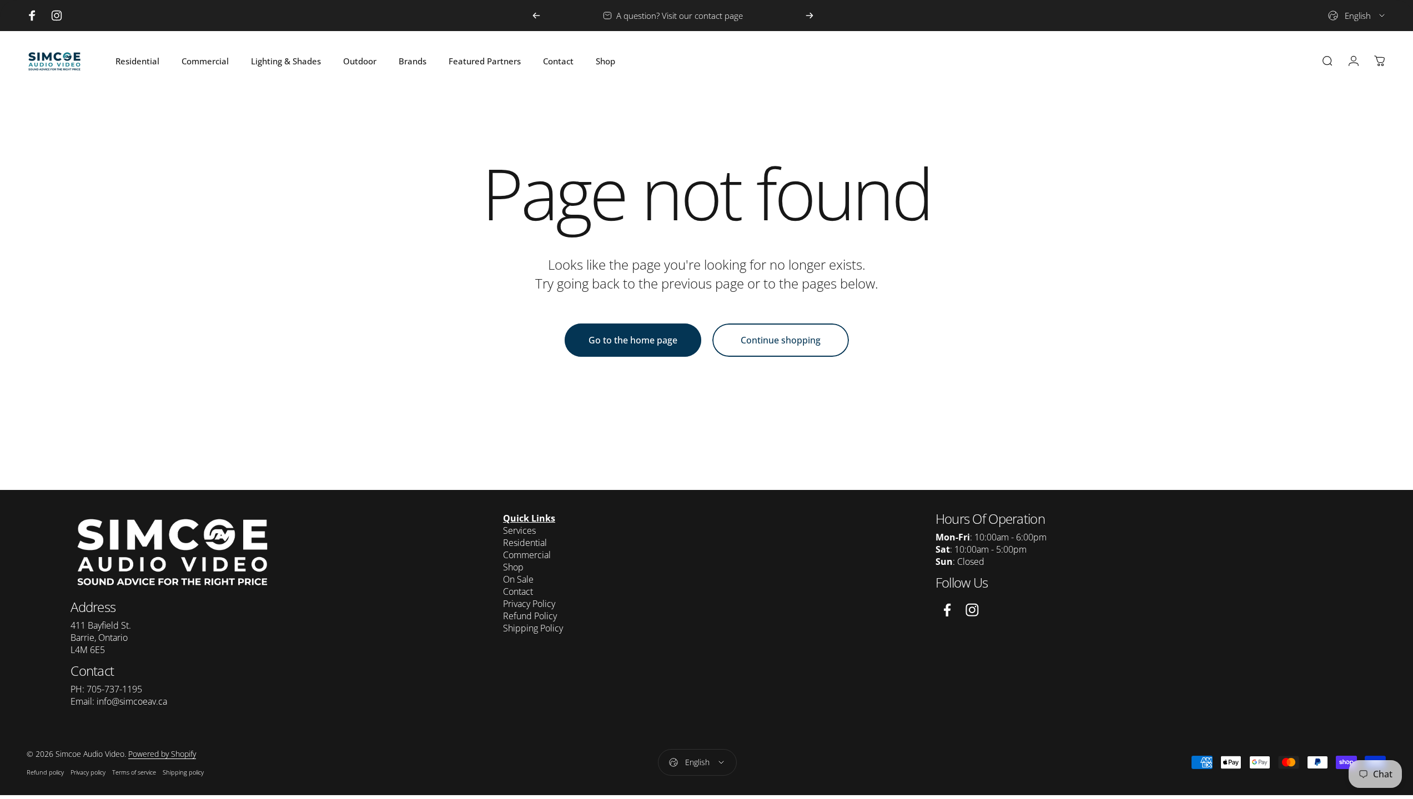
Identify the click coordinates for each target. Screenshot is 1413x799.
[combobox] (1357, 15)
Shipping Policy (533, 628)
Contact (518, 591)
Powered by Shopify (162, 754)
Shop (513, 567)
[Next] (809, 15)
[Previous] (536, 15)
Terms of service (134, 772)
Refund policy (45, 772)
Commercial (527, 555)
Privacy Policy (529, 604)
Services (519, 530)
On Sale (518, 579)
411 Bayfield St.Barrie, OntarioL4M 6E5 (101, 637)
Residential (525, 543)
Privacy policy (88, 772)
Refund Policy (530, 616)
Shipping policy (183, 772)
